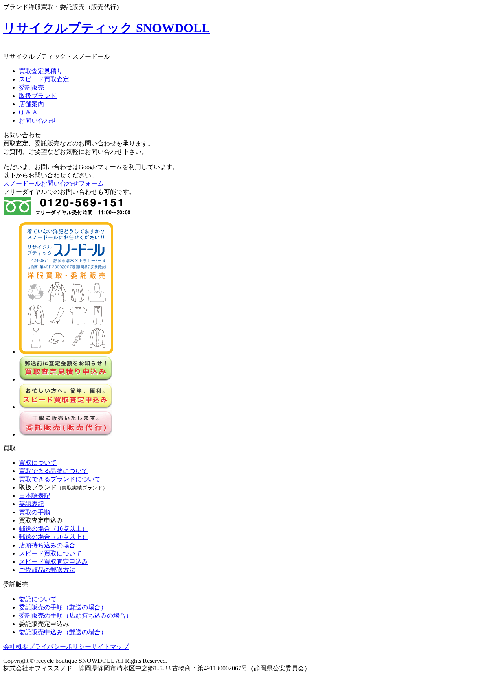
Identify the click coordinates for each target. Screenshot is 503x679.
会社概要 (15, 646)
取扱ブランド (38, 95)
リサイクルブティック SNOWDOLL (106, 28)
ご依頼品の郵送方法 (47, 570)
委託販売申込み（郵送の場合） (63, 632)
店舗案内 (31, 104)
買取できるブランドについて (60, 479)
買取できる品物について (53, 470)
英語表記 (31, 504)
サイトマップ (110, 646)
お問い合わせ (38, 120)
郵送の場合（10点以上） (53, 528)
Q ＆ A (28, 112)
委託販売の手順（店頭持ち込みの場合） (75, 615)
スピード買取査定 (44, 79)
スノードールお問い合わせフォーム (53, 183)
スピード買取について (50, 553)
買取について (38, 462)
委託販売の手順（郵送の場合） (63, 607)
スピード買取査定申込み (53, 561)
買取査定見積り (41, 71)
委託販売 (31, 87)
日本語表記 (34, 495)
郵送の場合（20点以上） (53, 537)
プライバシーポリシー (59, 646)
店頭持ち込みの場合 (47, 545)
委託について (38, 599)
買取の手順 (34, 512)
